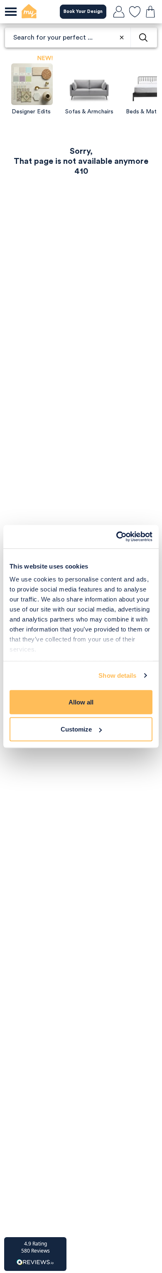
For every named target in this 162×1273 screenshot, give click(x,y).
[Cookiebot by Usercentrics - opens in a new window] (116, 536)
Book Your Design (83, 11)
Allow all (81, 701)
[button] (35, 1254)
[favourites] (134, 11)
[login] (118, 11)
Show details (117, 675)
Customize (76, 729)
